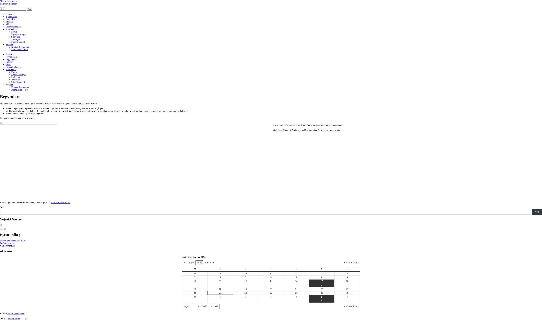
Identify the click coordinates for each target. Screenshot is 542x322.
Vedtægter (15, 39)
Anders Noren (14, 318)
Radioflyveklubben (8, 4)
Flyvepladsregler (18, 34)
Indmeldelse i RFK (19, 49)
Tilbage (190, 262)
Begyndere (10, 19)
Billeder (9, 21)
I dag (199, 262)
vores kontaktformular (60, 202)
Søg (2, 207)
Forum (14, 32)
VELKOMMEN (7, 246)
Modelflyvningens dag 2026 (12, 240)
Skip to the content (8, 1)
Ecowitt (3, 229)
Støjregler (15, 37)
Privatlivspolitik (18, 42)
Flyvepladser (11, 16)
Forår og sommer (7, 243)
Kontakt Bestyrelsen (20, 47)
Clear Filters (352, 262)
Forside (9, 14)
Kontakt (9, 44)
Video (8, 24)
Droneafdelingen (13, 26)
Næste (208, 262)
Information (11, 29)
